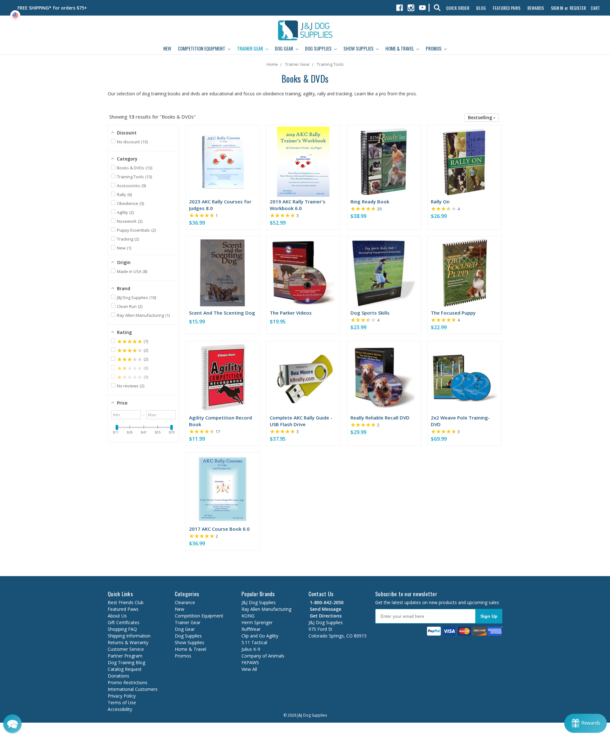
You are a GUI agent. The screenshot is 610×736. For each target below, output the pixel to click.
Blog (481, 7)
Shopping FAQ (122, 629)
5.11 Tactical (254, 642)
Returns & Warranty (128, 642)
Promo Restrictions (127, 682)
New (167, 48)
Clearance (185, 602)
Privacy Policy (122, 696)
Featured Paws (506, 7)
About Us (117, 616)
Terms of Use (122, 702)
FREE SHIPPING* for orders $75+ (52, 8)
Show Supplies (359, 48)
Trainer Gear (250, 48)
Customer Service (126, 649)
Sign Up (489, 616)
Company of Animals (262, 656)
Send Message (324, 609)
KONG (247, 616)
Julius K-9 (250, 649)
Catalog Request (125, 669)
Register (578, 7)
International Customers (133, 689)
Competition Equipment (202, 48)
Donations (118, 676)
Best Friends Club (126, 602)
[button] (481, 117)
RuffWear (251, 629)
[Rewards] (585, 723)
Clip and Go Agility (259, 636)
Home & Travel (400, 48)
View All (249, 669)
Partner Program (125, 656)
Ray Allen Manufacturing (266, 609)
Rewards (535, 7)
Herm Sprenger (257, 622)
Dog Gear (284, 48)
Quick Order (457, 7)
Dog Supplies (319, 48)
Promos (434, 48)
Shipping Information (129, 636)
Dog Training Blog (126, 662)
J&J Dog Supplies (258, 602)
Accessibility (120, 709)
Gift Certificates (123, 622)
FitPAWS (250, 662)
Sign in (557, 7)
